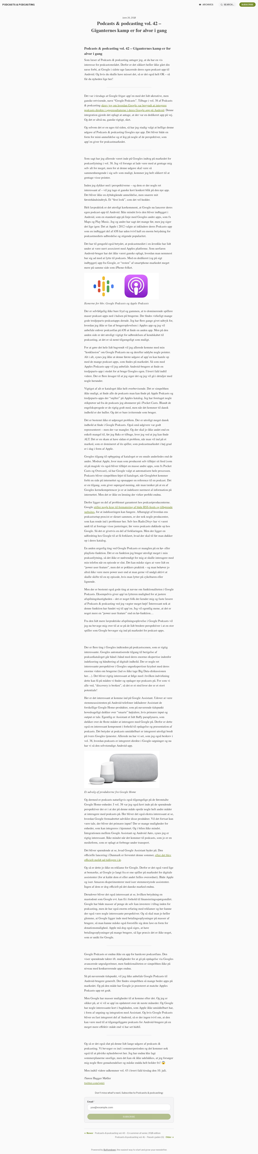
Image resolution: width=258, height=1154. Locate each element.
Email (90, 1101)
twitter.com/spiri (94, 1083)
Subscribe (247, 4)
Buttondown (109, 1149)
